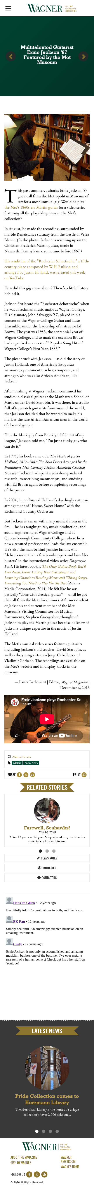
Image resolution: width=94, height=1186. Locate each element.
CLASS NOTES (48, 858)
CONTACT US (49, 878)
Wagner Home (70, 1167)
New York (31, 763)
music (17, 763)
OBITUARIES (48, 868)
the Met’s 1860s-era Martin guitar (31, 207)
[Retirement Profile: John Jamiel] (10, 56)
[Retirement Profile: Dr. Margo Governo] (83, 56)
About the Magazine (23, 1157)
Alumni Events (21, 757)
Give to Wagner (20, 1163)
